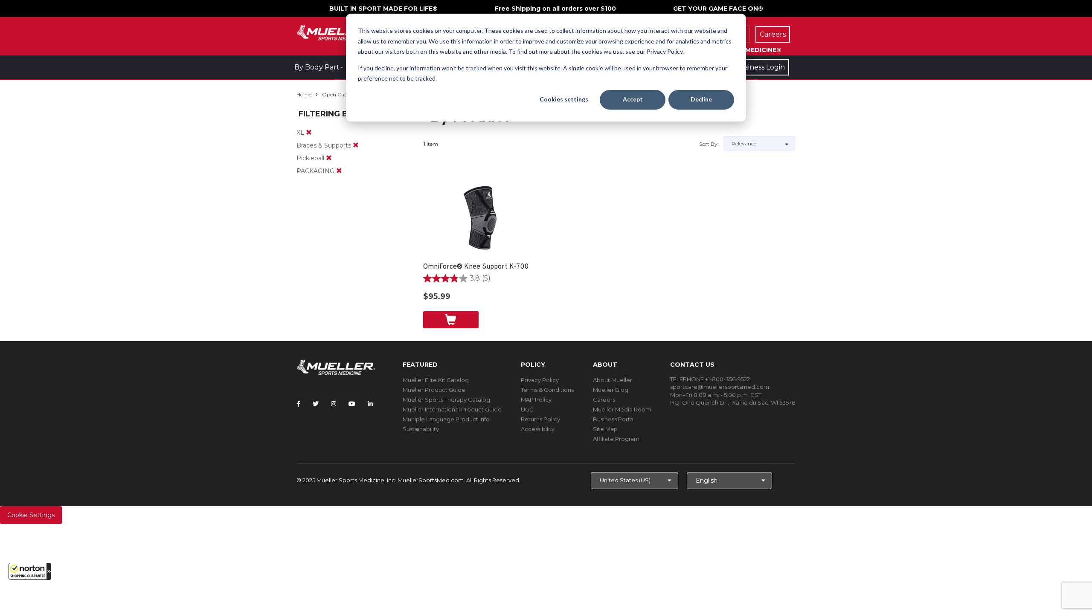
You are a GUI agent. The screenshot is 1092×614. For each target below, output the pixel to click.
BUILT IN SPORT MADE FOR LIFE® (383, 8)
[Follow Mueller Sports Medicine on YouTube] (352, 404)
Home (303, 94)
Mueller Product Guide (434, 389)
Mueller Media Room (622, 409)
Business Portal (614, 419)
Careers (604, 399)
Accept (633, 99)
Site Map (605, 429)
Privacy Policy (540, 380)
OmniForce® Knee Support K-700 (476, 267)
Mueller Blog (610, 389)
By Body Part (317, 67)
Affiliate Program (616, 438)
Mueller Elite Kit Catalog (436, 380)
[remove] (309, 132)
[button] (30, 571)
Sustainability (421, 429)
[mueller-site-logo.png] (336, 32)
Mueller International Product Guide (452, 409)
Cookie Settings (31, 515)
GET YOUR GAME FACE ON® (718, 8)
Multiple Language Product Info (446, 419)
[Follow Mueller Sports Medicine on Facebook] (298, 404)
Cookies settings (564, 99)
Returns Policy (540, 419)
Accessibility (538, 429)
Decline (701, 99)
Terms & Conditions (547, 389)
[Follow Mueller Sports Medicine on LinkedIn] (370, 404)
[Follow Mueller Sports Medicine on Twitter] (316, 404)
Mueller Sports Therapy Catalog (446, 399)
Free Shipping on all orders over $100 (555, 8)
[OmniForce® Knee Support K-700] (481, 219)
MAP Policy (536, 399)
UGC (527, 409)
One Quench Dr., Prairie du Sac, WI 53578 (739, 402)
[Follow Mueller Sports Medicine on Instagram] (333, 404)
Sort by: (709, 144)
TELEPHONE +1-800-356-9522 (710, 379)
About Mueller (612, 380)
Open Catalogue (342, 94)
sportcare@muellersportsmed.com (719, 386)
